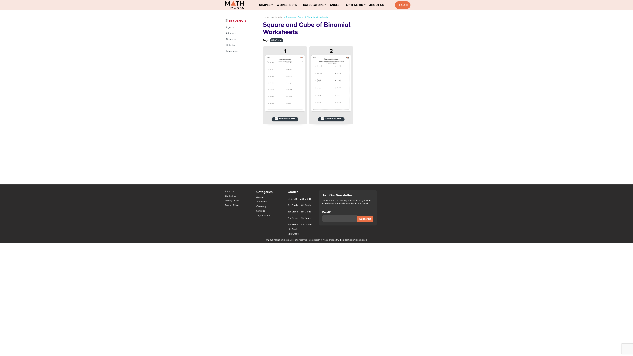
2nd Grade (305, 199)
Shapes (265, 5)
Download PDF (287, 118)
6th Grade (306, 211)
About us (229, 191)
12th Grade (293, 234)
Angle (334, 5)
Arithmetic (354, 5)
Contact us (230, 196)
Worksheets (287, 5)
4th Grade (306, 205)
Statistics (230, 45)
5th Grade (293, 211)
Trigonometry (233, 51)
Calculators (313, 5)
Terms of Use (232, 205)
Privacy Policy (232, 200)
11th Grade (293, 229)
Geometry (231, 39)
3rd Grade (293, 205)
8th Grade (276, 40)
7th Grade (293, 218)
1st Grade (292, 199)
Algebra (230, 27)
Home (266, 17)
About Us (376, 5)
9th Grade (293, 224)
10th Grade (306, 224)
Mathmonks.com (281, 240)
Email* (326, 212)
